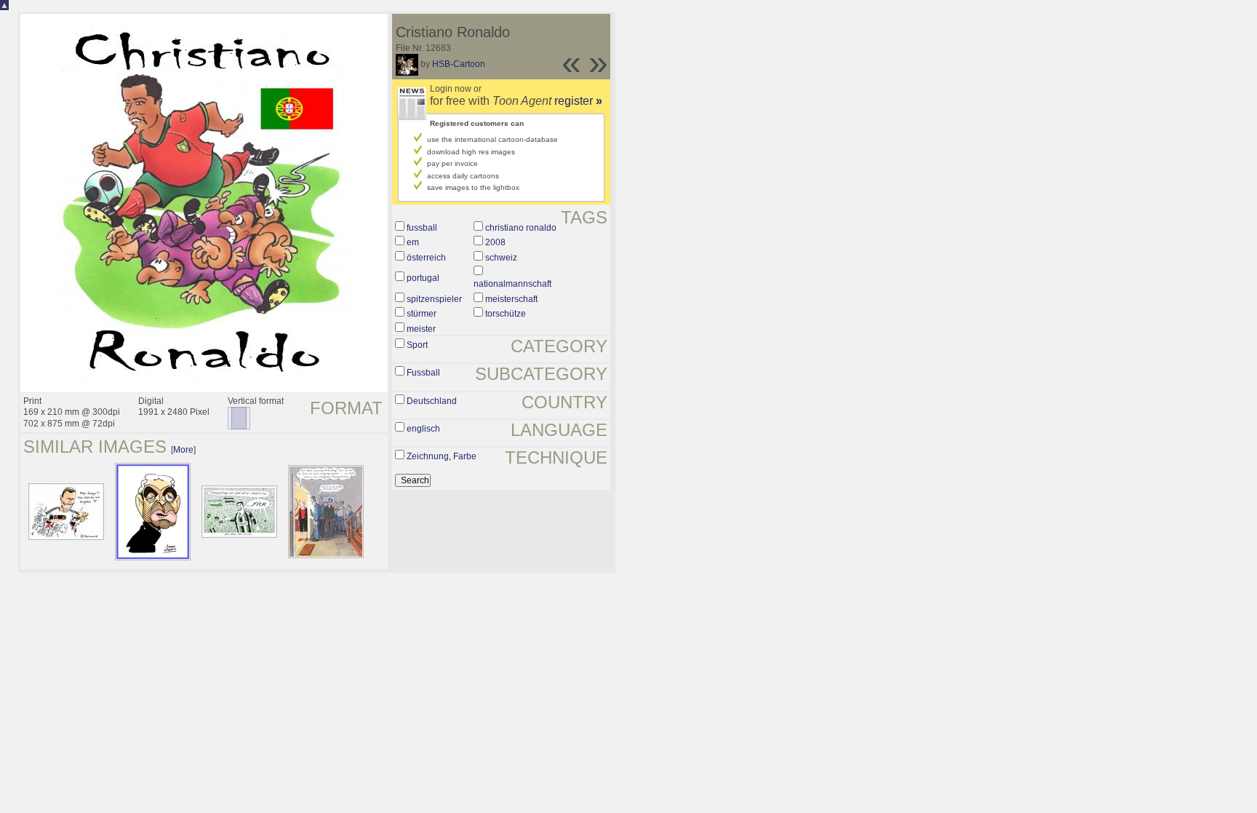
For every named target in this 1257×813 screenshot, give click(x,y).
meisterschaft (511, 299)
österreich (426, 258)
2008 (495, 242)
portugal (423, 278)
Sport (417, 345)
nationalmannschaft (512, 284)
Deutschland (432, 401)
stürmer (421, 314)
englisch (423, 429)
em (413, 242)
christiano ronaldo (520, 228)
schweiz (501, 258)
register (578, 101)
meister (421, 329)
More (183, 450)
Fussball (423, 373)
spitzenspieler (434, 299)
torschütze (505, 314)
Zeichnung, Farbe (441, 456)
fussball (422, 228)
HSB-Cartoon (458, 64)
